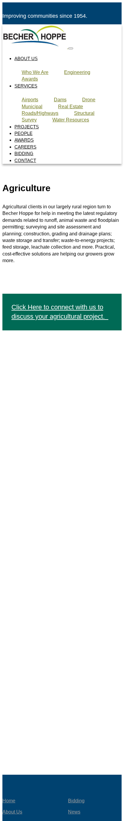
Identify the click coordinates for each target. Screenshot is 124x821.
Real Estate (70, 106)
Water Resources (70, 119)
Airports (30, 99)
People (23, 133)
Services (25, 85)
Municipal (32, 106)
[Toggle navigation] (70, 48)
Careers (25, 146)
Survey (29, 119)
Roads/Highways (40, 113)
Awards (30, 78)
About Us (26, 58)
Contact (25, 160)
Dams (60, 99)
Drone (88, 99)
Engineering (77, 72)
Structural (84, 113)
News (74, 811)
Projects (26, 126)
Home (8, 800)
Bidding (23, 153)
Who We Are (35, 72)
